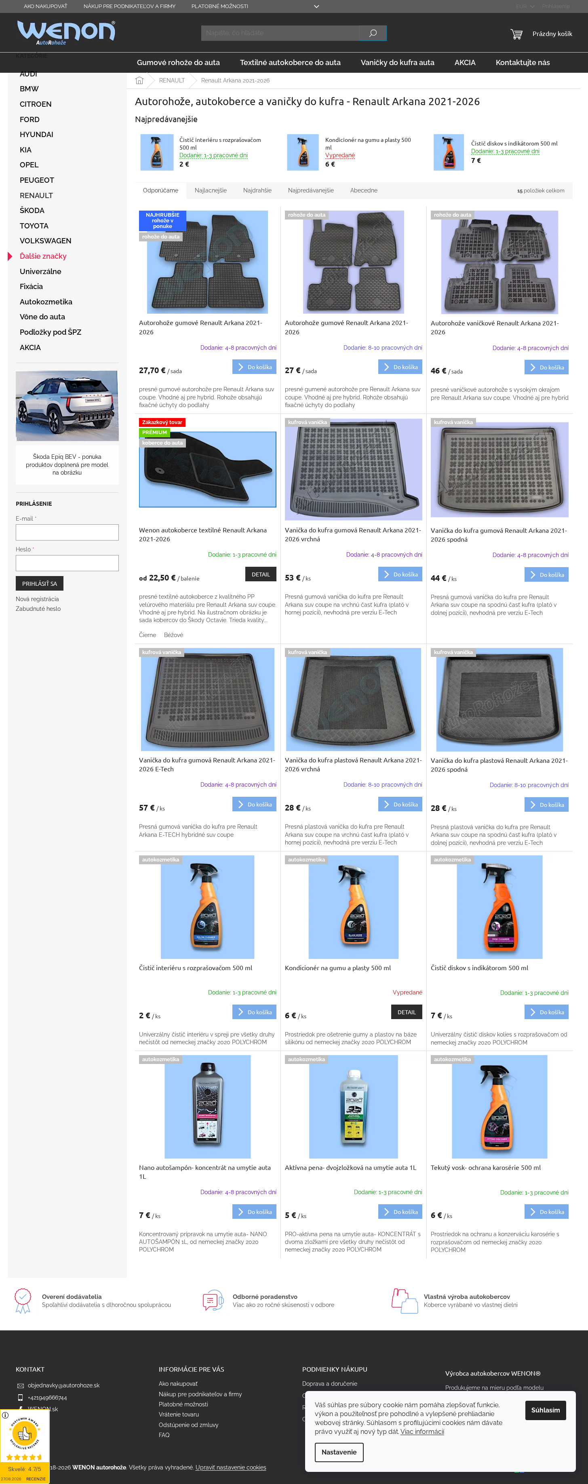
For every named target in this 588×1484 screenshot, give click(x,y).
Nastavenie (339, 1452)
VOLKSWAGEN (46, 240)
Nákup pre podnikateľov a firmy (129, 6)
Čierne (147, 635)
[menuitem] (178, 63)
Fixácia (31, 286)
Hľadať (373, 33)
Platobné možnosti (220, 6)
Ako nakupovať (45, 6)
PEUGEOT (37, 180)
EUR (522, 6)
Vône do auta (42, 316)
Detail (261, 574)
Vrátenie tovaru (179, 1414)
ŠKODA (32, 210)
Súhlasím (545, 1410)
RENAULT (36, 195)
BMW (29, 88)
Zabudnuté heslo (38, 609)
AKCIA (30, 347)
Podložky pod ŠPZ (50, 332)
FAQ (164, 1435)
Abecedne (363, 190)
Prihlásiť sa (39, 583)
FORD (30, 119)
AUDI (28, 74)
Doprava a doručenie (329, 1384)
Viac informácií (422, 1431)
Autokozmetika (46, 302)
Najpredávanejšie (311, 190)
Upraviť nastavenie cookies (231, 1467)
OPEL (29, 164)
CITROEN (36, 104)
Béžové (173, 635)
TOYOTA (34, 226)
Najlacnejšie (211, 190)
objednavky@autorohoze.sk (63, 1385)
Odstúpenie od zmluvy (189, 1425)
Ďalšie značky (43, 256)
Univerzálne (40, 271)
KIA (26, 150)
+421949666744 (47, 1397)
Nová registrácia (37, 599)
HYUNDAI (36, 134)
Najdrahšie (257, 190)
